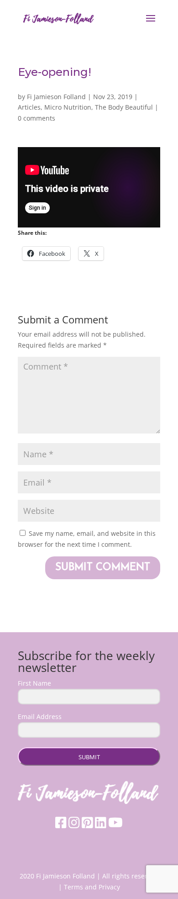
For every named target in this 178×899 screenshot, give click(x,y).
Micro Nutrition (67, 107)
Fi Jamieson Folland (56, 96)
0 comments (36, 118)
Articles (29, 107)
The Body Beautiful (124, 107)
